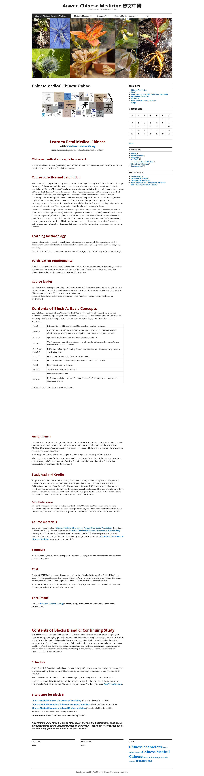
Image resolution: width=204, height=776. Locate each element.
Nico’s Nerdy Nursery (125, 16)
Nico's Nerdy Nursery (139, 164)
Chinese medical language (151, 757)
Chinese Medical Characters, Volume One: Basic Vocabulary (84, 528)
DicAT (133, 92)
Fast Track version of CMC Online (144, 185)
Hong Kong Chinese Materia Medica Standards (149, 94)
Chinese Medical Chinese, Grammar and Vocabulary (95, 530)
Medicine (134, 160)
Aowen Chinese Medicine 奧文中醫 (102, 5)
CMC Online (164, 757)
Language (102, 16)
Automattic (122, 772)
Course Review (137, 176)
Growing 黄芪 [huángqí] (140, 178)
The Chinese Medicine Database (143, 101)
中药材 (133, 103)
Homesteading (137, 156)
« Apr (131, 143)
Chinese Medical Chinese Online (50, 16)
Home (146, 16)
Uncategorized (137, 166)
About (133, 153)
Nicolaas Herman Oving (80, 146)
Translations (144, 760)
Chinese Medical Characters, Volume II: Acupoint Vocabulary (61, 704)
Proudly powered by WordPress (88, 772)
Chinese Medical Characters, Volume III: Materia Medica (59, 708)
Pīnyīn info (135, 99)
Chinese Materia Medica (143, 162)
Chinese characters (145, 747)
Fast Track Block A (113, 684)
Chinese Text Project (139, 90)
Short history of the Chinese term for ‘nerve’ (148, 183)
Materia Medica (81, 16)
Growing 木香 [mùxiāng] (140, 181)
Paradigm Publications (140, 96)
